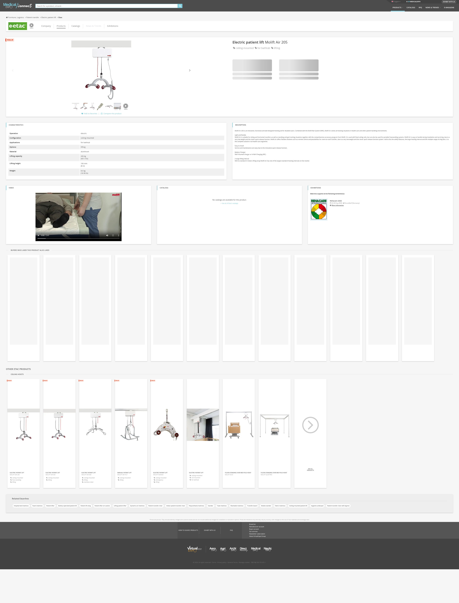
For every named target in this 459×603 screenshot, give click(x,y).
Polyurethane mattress (196, 506)
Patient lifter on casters (102, 506)
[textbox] (106, 6)
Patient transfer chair (155, 506)
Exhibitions (112, 26)
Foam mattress (37, 506)
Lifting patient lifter (120, 506)
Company (46, 26)
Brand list (252, 524)
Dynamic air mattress (137, 506)
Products (397, 7)
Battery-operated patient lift (67, 506)
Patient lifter (50, 506)
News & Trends (432, 7)
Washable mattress (236, 506)
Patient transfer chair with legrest (338, 506)
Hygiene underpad (317, 506)
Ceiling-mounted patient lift (298, 506)
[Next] (189, 70)
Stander (210, 506)
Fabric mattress (280, 506)
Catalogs (411, 7)
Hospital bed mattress (21, 506)
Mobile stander (266, 506)
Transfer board (252, 506)
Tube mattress (222, 506)
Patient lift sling (86, 506)
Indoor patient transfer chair (175, 506)
